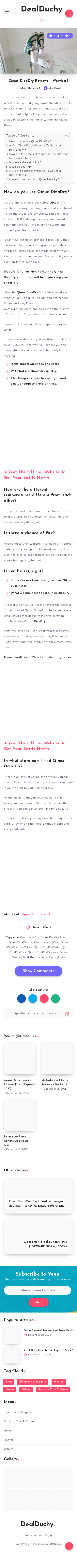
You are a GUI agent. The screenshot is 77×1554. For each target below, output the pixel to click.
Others (46, 927)
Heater (58, 1381)
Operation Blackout (36, 914)
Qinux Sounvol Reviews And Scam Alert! (48, 1331)
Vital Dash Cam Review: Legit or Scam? (48, 1350)
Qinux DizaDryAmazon (55, 937)
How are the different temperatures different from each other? (38, 156)
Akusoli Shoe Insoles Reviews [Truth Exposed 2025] (19, 1084)
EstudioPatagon (51, 1544)
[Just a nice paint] (38, 1500)
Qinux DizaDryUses (52, 957)
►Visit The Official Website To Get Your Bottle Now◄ (35, 148)
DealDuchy (41, 9)
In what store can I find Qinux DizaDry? (34, 179)
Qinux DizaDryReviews (43, 952)
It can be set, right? (21, 167)
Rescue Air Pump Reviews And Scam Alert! (16, 1140)
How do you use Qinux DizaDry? (30, 141)
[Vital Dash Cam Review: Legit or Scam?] (12, 1356)
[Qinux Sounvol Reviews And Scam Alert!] (12, 1336)
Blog (9, 1381)
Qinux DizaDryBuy (21, 942)
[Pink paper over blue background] (15, 1477)
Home (36, 927)
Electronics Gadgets (33, 1381)
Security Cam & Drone (53, 1389)
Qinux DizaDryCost (46, 942)
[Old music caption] (62, 1477)
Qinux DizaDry (29, 937)
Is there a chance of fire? (25, 162)
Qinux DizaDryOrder (47, 947)
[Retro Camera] (38, 1477)
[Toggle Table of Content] (64, 136)
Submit (39, 1302)
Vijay (49, 1535)
